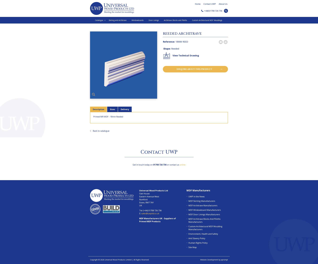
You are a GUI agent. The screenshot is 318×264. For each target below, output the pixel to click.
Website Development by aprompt (214, 260)
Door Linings (154, 20)
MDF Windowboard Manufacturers (204, 210)
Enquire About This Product (194, 69)
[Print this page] (226, 42)
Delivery (125, 109)
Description (98, 109)
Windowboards (138, 20)
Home (197, 4)
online (182, 164)
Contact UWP (209, 4)
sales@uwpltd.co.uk (150, 213)
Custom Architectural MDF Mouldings (207, 20)
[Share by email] (221, 42)
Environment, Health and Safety (203, 234)
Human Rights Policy (198, 242)
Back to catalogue (100, 131)
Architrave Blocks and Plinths (175, 20)
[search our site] (226, 10)
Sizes (112, 109)
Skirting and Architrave (118, 20)
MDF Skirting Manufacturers (201, 201)
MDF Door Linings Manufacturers (204, 214)
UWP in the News (196, 196)
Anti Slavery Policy (196, 238)
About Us (223, 4)
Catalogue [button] (99, 20)
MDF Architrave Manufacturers (202, 205)
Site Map (192, 247)
